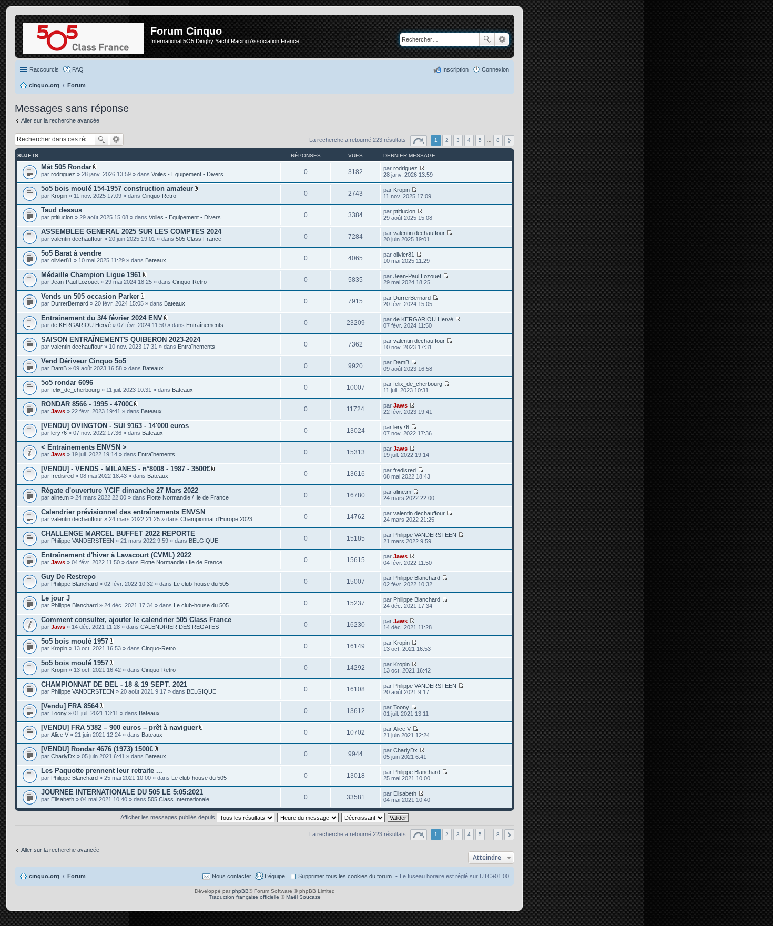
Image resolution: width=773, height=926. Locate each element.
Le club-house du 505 (201, 584)
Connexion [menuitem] (495, 69)
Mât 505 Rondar (66, 167)
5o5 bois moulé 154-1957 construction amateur (117, 188)
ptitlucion (62, 217)
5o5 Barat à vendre (71, 253)
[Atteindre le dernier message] (422, 168)
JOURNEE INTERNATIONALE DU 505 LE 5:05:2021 (122, 792)
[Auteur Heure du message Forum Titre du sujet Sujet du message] (308, 817)
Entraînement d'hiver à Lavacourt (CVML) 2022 (116, 555)
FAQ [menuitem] (78, 69)
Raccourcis (44, 69)
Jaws (58, 411)
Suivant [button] (509, 140)
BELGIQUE (203, 540)
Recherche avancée (502, 39)
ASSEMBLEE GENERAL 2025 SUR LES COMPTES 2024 (131, 232)
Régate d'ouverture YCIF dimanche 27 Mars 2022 (119, 490)
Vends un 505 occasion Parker (90, 296)
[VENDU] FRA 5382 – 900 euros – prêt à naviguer (119, 727)
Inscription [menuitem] (455, 69)
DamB (59, 368)
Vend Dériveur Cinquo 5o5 (83, 361)
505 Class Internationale (178, 799)
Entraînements (204, 325)
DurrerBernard (69, 303)
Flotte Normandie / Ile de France (188, 497)
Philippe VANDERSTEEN (82, 540)
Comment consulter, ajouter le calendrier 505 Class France (136, 620)
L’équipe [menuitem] (275, 876)
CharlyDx (63, 756)
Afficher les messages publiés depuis (168, 817)
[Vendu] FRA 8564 (69, 706)
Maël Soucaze (303, 897)
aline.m (60, 497)
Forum (76, 876)
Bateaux (155, 260)
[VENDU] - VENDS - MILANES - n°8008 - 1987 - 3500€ (125, 469)
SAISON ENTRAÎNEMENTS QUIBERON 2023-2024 (120, 339)
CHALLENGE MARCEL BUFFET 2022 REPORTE (118, 533)
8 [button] (498, 140)
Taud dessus (61, 210)
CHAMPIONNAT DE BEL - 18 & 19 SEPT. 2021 (114, 684)
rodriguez (63, 174)
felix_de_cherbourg (75, 389)
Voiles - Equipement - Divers (187, 174)
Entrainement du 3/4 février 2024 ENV (101, 318)
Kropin (59, 195)
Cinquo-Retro (159, 195)
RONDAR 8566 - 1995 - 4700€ (87, 404)
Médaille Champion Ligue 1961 (91, 275)
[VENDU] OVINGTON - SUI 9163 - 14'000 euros (115, 426)
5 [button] (480, 140)
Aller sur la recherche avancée (60, 120)
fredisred (62, 476)
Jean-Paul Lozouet (75, 282)
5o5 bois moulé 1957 (74, 641)
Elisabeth (62, 799)
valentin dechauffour (77, 239)
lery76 (59, 433)
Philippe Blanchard (74, 584)
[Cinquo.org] (83, 36)
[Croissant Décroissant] (363, 817)
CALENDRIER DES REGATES (179, 627)
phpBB (240, 891)
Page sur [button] (418, 140)
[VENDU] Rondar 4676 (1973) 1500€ (97, 749)
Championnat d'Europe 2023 (216, 519)
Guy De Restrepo (68, 577)
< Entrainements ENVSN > (84, 447)
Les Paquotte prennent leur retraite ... (101, 771)
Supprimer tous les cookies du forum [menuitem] (345, 876)
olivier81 (61, 260)
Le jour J (55, 598)
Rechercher (487, 39)
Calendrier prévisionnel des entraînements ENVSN (123, 512)
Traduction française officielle (244, 897)
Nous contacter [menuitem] (231, 876)
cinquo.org (44, 876)
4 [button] (469, 140)
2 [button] (447, 140)
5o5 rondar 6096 (67, 382)
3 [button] (458, 140)
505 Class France (198, 239)
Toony (59, 713)
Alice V (59, 734)
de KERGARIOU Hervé (81, 325)
